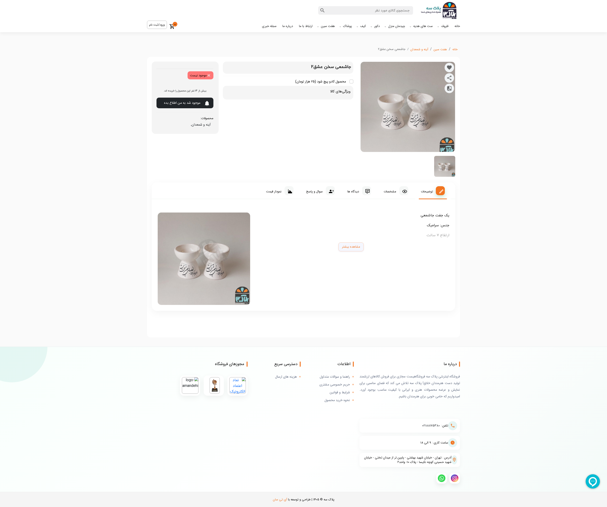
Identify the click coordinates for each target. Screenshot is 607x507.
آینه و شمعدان (419, 49)
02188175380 (431, 425)
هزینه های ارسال (286, 376)
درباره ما (287, 26)
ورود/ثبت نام (157, 25)
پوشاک (347, 26)
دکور (377, 26)
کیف (363, 26)
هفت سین (328, 26)
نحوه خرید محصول (337, 400)
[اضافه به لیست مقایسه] (449, 88)
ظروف (445, 26)
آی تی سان (280, 499)
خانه (457, 26)
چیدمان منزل (396, 26)
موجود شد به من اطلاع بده (182, 102)
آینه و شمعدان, (200, 124)
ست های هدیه (423, 26)
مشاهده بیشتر (351, 246)
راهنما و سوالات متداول (335, 376)
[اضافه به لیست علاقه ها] (449, 67)
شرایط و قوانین (340, 392)
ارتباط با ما (306, 26)
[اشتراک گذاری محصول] (449, 78)
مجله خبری (269, 26)
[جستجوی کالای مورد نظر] (322, 10)
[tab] (433, 190)
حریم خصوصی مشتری (334, 384)
